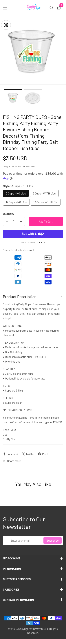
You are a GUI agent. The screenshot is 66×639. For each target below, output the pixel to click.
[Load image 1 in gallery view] (13, 98)
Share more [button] (14, 461)
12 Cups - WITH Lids (46, 202)
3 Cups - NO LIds (16, 193)
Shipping (7, 166)
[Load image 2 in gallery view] (33, 98)
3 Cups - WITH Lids (44, 193)
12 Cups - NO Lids (16, 202)
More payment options (33, 242)
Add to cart (46, 221)
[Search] (51, 7)
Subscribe (53, 540)
